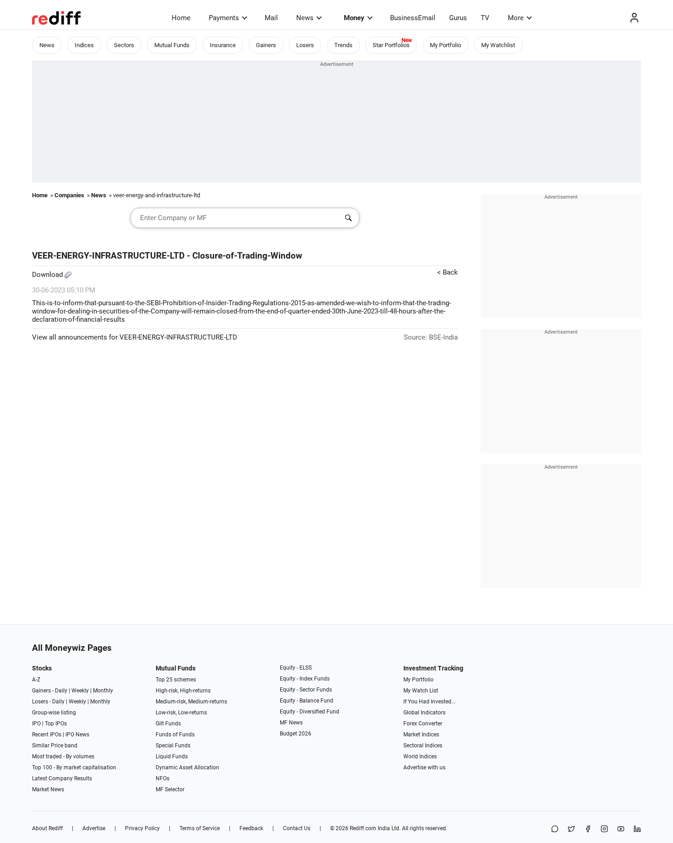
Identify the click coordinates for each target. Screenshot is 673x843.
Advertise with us (424, 767)
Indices (84, 45)
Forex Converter (422, 723)
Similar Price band (54, 745)
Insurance (223, 45)
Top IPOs (56, 723)
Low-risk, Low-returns (181, 712)
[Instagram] (604, 829)
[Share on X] (571, 829)
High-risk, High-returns (183, 690)
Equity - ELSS (296, 668)
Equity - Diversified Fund (309, 711)
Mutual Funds (172, 45)
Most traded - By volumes (63, 756)
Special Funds (173, 745)
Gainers (266, 45)
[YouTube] (620, 829)
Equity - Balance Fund (306, 700)
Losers (305, 45)
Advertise (93, 828)
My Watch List (420, 690)
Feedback (251, 828)
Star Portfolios (391, 45)
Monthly (103, 690)
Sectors (124, 45)
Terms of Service (199, 828)
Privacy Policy (142, 828)
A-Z (36, 679)
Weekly (80, 690)
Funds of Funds (175, 734)
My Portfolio (445, 45)
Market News (48, 789)
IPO (36, 723)
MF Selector (170, 789)
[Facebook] (588, 829)
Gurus (458, 18)
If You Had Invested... (429, 701)
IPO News (77, 734)
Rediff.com (363, 828)
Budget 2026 (295, 733)
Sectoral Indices (422, 745)
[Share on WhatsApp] (555, 829)
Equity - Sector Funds (306, 689)
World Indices (420, 756)
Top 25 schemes (176, 679)
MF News (291, 722)
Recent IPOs (46, 734)
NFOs (162, 778)
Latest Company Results (62, 778)
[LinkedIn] (637, 829)
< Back (447, 272)
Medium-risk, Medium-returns (191, 701)
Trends (343, 45)
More (516, 18)
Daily (61, 690)
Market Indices (421, 734)
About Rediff (47, 828)
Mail (271, 18)
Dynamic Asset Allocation (187, 767)
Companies (69, 195)
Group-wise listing (54, 712)
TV (485, 18)
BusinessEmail (412, 18)
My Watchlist (498, 45)
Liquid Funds (172, 756)
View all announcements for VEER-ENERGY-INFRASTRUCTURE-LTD (134, 337)
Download (48, 274)
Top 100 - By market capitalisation (74, 767)
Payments (224, 18)
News (305, 18)
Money (354, 18)
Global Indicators (424, 712)
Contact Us (296, 828)
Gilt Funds (168, 723)
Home (181, 18)
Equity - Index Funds (305, 678)
